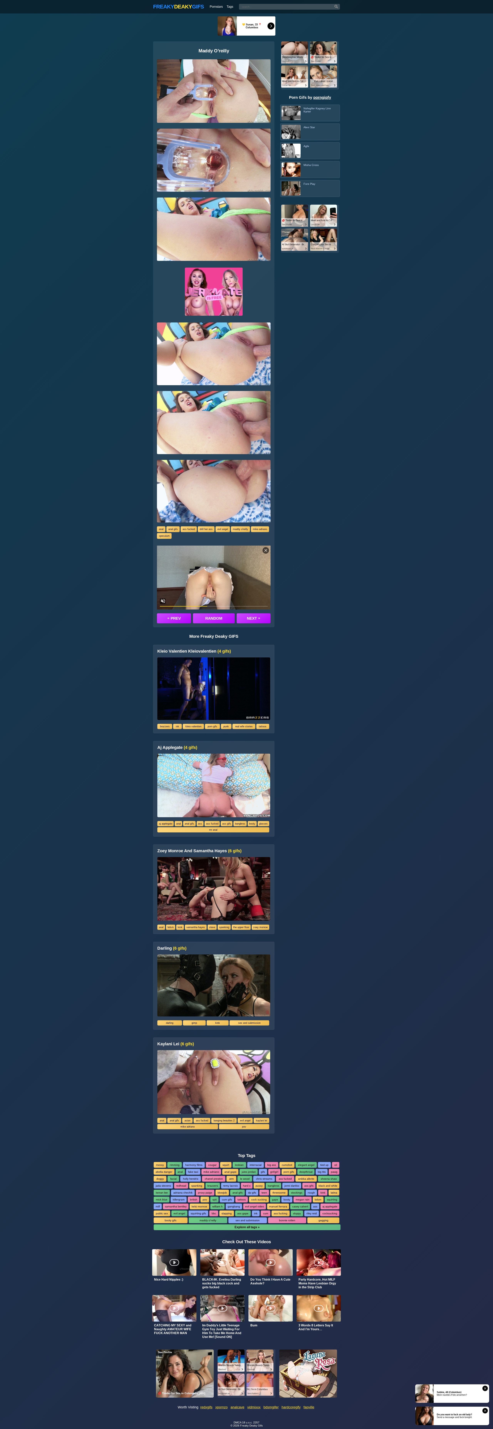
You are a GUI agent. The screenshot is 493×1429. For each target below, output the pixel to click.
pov (244, 1126)
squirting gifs (198, 1213)
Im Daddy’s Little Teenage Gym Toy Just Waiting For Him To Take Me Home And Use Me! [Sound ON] (221, 1331)
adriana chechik (183, 1192)
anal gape (230, 1171)
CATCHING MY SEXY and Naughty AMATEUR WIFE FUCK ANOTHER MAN (172, 1329)
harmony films (193, 1164)
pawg (334, 1171)
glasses (263, 823)
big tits (322, 1171)
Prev (174, 618)
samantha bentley (176, 1206)
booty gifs (170, 1220)
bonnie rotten (287, 1220)
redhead (181, 1185)
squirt (225, 1164)
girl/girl (274, 1171)
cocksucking (329, 1213)
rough (311, 1192)
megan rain (302, 1199)
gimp (194, 1022)
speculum (164, 535)
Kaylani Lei (175, 1044)
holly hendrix (190, 1178)
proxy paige (205, 1192)
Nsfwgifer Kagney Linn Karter (317, 110)
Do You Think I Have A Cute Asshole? (270, 1281)
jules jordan (249, 1171)
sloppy (297, 1213)
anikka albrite (306, 1178)
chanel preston (214, 1178)
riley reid (311, 1213)
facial (173, 1178)
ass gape (242, 1213)
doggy (160, 1178)
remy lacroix (230, 1185)
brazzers (165, 726)
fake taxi (193, 1171)
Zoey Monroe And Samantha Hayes (199, 851)
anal (161, 529)
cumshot (287, 1164)
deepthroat (306, 1171)
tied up (324, 1164)
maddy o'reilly (240, 529)
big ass (271, 1164)
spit (214, 1199)
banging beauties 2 (224, 1120)
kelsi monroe (199, 1206)
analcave (237, 1407)
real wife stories (244, 726)
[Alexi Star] (291, 132)
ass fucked (189, 529)
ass (200, 823)
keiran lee (162, 1192)
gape (275, 1199)
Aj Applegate (177, 747)
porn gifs (212, 726)
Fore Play (309, 183)
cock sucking (259, 1199)
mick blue (161, 1199)
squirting (332, 1199)
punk (226, 726)
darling (169, 1022)
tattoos (263, 726)
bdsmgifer (271, 1407)
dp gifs (252, 1192)
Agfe (306, 146)
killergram (179, 1199)
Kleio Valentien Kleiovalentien (194, 651)
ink (177, 726)
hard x (247, 1185)
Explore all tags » (247, 1227)
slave (212, 927)
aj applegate (165, 823)
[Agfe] (291, 151)
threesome (279, 1192)
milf (158, 1206)
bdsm (171, 927)
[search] (336, 7)
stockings (296, 1192)
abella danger (164, 1171)
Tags (230, 6)
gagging (323, 1220)
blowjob (222, 1192)
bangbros (240, 823)
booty (252, 823)
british (193, 1199)
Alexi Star (309, 127)
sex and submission (249, 1022)
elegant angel (306, 1164)
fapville (309, 1407)
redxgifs (206, 1407)
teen (264, 1192)
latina (334, 1192)
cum (265, 1213)
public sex (162, 1213)
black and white (328, 1185)
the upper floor (241, 927)
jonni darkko (291, 1185)
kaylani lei (261, 1120)
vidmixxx (254, 1407)
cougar (212, 1164)
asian (187, 1120)
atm (231, 1178)
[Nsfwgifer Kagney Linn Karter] (291, 113)
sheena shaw (329, 1178)
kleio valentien (193, 726)
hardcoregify (291, 1407)
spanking (224, 927)
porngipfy (322, 97)
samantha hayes (195, 927)
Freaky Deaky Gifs (251, 1425)
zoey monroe (260, 927)
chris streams (264, 1178)
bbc (214, 1213)
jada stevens (163, 1185)
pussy (259, 1185)
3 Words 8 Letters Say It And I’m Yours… (315, 1327)
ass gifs (226, 823)
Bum (253, 1325)
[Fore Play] (291, 188)
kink (180, 927)
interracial (256, 1164)
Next (253, 618)
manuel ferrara (278, 1206)
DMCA (237, 1422)
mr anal (213, 829)
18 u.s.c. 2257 (250, 1422)
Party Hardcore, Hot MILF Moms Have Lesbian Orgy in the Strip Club (317, 1283)
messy (160, 1164)
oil (335, 1164)
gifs (263, 1171)
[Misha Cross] (291, 169)
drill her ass (206, 529)
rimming (174, 1164)
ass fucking (280, 1213)
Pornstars (216, 6)
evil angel (222, 529)
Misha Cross (311, 165)
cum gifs (227, 1199)
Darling (171, 948)
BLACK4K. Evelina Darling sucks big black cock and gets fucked (221, 1283)
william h (217, 1206)
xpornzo (221, 1407)
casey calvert (300, 1206)
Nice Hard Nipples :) (168, 1279)
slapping (226, 1213)
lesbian (239, 1164)
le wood (245, 1178)
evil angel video (254, 1206)
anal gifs (173, 529)
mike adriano (260, 529)
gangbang (234, 1206)
